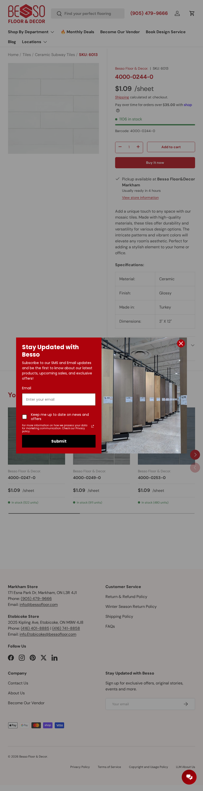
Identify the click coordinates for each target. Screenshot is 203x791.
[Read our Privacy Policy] (93, 426)
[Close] (181, 343)
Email (26, 388)
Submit (59, 441)
